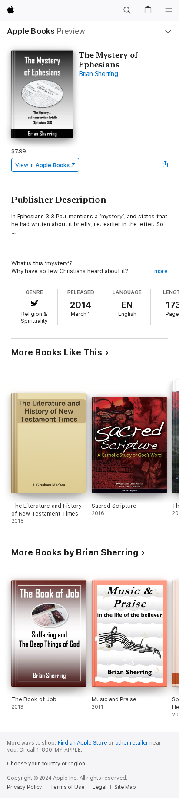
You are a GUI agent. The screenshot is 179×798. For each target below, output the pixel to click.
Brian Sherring (98, 74)
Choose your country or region (46, 764)
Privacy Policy (24, 787)
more (161, 271)
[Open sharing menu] (165, 165)
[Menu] (168, 10)
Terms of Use (67, 787)
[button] (126, 10)
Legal (99, 787)
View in (42, 165)
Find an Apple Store (82, 743)
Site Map (125, 787)
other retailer (131, 743)
